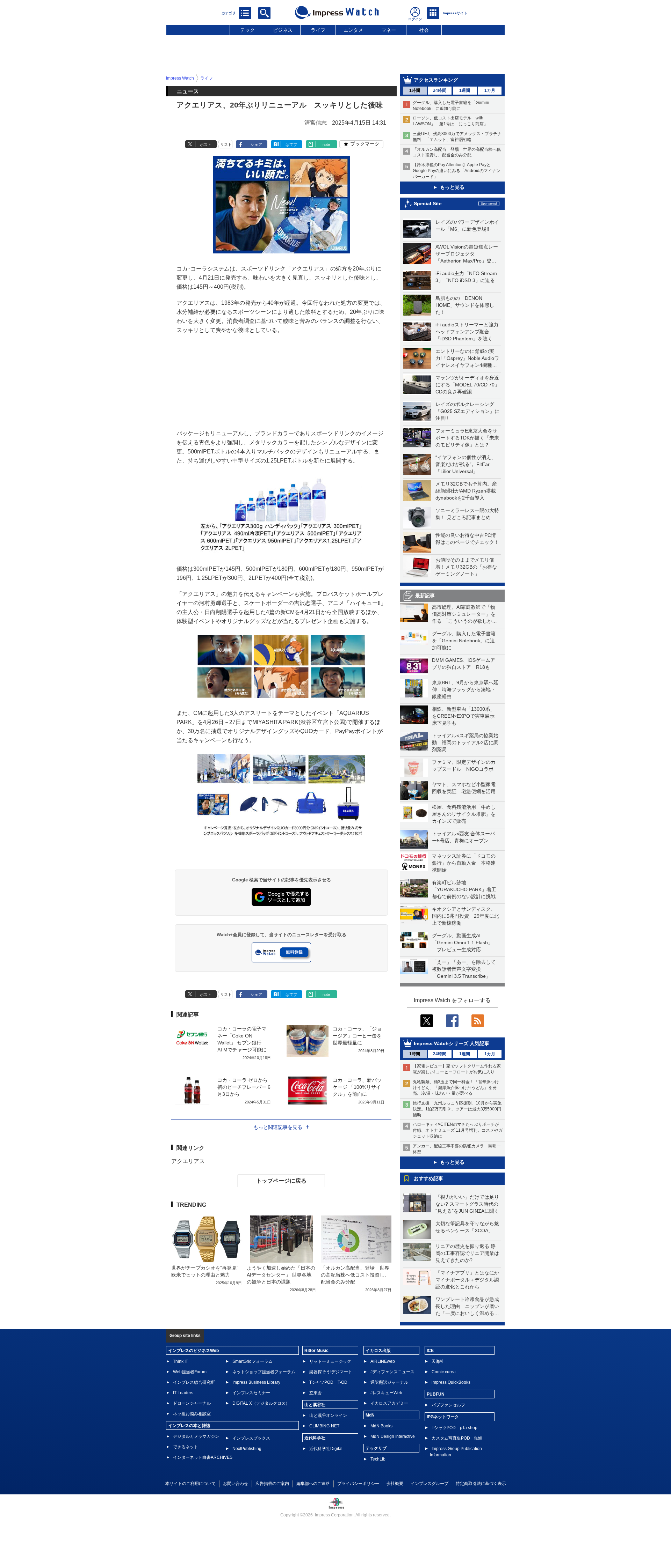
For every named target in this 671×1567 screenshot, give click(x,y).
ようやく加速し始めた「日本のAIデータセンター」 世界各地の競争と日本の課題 (281, 1275)
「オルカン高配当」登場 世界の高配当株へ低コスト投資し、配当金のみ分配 (355, 1275)
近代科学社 (314, 1437)
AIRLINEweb (382, 1361)
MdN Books (381, 1426)
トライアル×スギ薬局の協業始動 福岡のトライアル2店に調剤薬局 (465, 742)
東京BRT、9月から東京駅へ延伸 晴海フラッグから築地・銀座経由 (465, 689)
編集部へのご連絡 (313, 1483)
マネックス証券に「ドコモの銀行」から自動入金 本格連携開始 (464, 863)
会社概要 (395, 1483)
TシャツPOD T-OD (328, 1382)
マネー (388, 30)
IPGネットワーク (443, 1416)
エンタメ (353, 30)
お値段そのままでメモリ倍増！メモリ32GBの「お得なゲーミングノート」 (466, 567)
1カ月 (489, 90)
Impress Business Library (256, 1382)
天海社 (438, 1361)
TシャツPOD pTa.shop (454, 1427)
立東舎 (315, 1392)
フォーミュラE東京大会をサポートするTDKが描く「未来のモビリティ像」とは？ (467, 438)
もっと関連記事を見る (277, 1127)
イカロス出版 (378, 1350)
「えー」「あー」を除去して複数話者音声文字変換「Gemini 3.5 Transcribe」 (464, 969)
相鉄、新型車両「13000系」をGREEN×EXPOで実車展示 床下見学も (465, 716)
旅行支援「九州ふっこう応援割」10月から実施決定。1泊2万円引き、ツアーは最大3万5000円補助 (457, 1109)
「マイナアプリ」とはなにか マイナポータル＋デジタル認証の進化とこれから (469, 1279)
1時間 (414, 90)
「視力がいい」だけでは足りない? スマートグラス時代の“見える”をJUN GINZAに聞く (467, 1204)
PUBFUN (436, 1394)
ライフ (318, 30)
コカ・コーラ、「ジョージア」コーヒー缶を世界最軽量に (357, 1035)
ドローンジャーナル (192, 1403)
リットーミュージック (330, 1361)
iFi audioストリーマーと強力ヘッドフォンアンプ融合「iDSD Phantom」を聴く (466, 331)
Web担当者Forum (190, 1371)
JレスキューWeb (386, 1392)
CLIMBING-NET (324, 1426)
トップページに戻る (281, 1181)
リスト (226, 144)
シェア (256, 144)
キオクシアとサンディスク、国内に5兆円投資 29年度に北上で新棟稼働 (465, 916)
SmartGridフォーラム (252, 1361)
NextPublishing (246, 1448)
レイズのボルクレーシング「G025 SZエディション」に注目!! (467, 411)
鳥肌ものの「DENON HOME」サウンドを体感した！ (464, 305)
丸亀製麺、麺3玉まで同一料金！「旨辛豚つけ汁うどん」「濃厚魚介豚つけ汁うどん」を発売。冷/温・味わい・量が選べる (456, 1087)
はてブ (291, 144)
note (326, 144)
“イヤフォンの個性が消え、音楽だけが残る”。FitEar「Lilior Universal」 (465, 464)
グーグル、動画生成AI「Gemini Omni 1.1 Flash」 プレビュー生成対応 (462, 942)
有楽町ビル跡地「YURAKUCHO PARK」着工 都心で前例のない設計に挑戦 (466, 889)
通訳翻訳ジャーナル (389, 1382)
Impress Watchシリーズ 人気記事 (451, 1043)
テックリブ (376, 1448)
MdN (370, 1415)
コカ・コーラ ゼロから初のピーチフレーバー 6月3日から (243, 1087)
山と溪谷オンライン (328, 1415)
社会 (424, 30)
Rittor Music (316, 1350)
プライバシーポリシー (358, 1483)
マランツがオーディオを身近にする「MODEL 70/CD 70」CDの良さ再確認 (467, 384)
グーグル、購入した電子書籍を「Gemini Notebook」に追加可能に (464, 640)
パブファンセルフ (448, 1405)
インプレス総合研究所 (194, 1382)
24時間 (439, 90)
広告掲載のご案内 (272, 1483)
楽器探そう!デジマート (330, 1371)
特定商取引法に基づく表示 (481, 1483)
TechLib (377, 1459)
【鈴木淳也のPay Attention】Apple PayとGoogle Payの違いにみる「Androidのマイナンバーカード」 (456, 170)
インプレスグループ (429, 1483)
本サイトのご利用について (190, 1483)
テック (247, 30)
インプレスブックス (251, 1438)
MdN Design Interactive (392, 1436)
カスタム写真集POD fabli (457, 1438)
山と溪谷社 (314, 1404)
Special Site (428, 203)
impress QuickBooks (451, 1382)
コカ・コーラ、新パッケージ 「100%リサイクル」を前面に (357, 1087)
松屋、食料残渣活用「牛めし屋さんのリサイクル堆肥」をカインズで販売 (464, 814)
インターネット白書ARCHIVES (202, 1457)
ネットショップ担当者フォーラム (263, 1371)
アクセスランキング (436, 80)
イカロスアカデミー (389, 1403)
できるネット (185, 1446)
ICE (430, 1350)
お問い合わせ (235, 1483)
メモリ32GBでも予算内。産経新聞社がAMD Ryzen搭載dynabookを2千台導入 (466, 491)
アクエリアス (188, 1161)
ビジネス (283, 30)
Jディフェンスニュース (392, 1371)
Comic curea (444, 1371)
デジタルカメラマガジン (196, 1436)
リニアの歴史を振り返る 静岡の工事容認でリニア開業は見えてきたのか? (467, 1253)
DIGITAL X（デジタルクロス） (261, 1403)
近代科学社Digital (325, 1448)
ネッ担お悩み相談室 (192, 1413)
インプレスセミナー (251, 1392)
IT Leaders (183, 1392)
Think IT (180, 1361)
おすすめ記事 (428, 1178)
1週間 (464, 90)
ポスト (205, 144)
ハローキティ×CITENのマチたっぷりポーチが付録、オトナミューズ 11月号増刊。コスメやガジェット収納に (458, 1130)
